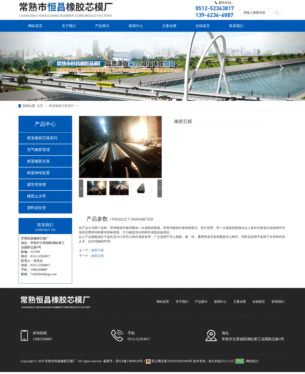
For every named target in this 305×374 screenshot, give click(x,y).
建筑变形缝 (36, 184)
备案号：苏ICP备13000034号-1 (124, 361)
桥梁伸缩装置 (38, 173)
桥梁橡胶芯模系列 (62, 106)
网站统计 (252, 361)
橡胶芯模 (97, 250)
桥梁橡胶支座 (38, 161)
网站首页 (35, 26)
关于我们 (69, 26)
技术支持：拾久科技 (207, 361)
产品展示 (102, 26)
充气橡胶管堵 (38, 150)
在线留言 (203, 26)
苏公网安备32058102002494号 (171, 361)
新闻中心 (136, 26)
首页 (40, 106)
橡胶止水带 (36, 196)
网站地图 (228, 361)
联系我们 (236, 26)
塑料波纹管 (36, 208)
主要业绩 (169, 26)
